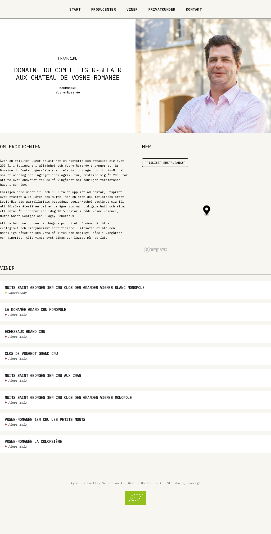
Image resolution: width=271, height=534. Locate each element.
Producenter (103, 9)
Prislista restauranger (165, 162)
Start (75, 9)
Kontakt (194, 9)
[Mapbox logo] (155, 250)
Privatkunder (161, 9)
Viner (132, 9)
